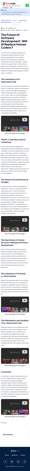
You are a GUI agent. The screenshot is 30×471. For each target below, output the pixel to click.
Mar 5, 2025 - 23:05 (9, 30)
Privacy (23, 455)
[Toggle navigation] (27, 5)
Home (7, 455)
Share (26, 30)
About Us (15, 455)
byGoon (12, 28)
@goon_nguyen (19, 466)
